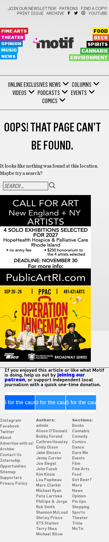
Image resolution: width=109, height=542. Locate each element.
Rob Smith (45, 507)
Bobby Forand (49, 437)
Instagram (83, 13)
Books (78, 426)
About (6, 438)
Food (101, 31)
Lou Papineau (48, 480)
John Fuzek (46, 469)
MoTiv (77, 529)
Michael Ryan (48, 491)
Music (9, 50)
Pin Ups (79, 502)
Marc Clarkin (48, 485)
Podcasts (49, 92)
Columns (81, 84)
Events (79, 92)
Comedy (80, 437)
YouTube (98, 13)
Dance (78, 447)
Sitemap (8, 472)
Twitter (76, 13)
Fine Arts (14, 31)
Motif (54, 43)
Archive (55, 13)
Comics (50, 101)
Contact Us (10, 455)
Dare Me (80, 453)
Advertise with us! (17, 444)
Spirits (98, 44)
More (77, 485)
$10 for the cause (50, 402)
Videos (19, 92)
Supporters (11, 478)
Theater (12, 37)
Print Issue (30, 13)
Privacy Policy (13, 484)
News (8, 56)
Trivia (77, 523)
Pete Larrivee (49, 496)
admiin (42, 426)
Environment (89, 57)
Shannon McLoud (52, 513)
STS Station (47, 523)
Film (76, 464)
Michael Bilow (49, 534)
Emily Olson (47, 447)
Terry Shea (46, 529)
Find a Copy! (94, 9)
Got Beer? (81, 480)
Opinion (11, 44)
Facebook (69, 13)
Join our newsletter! (32, 9)
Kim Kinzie (45, 475)
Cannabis (94, 51)
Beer (101, 38)
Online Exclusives (28, 84)
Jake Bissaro (48, 453)
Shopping (80, 507)
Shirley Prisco (49, 518)
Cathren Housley (52, 442)
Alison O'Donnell (52, 431)
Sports (78, 513)
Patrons (68, 9)
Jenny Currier (49, 458)
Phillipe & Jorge (51, 502)
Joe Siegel (46, 464)
